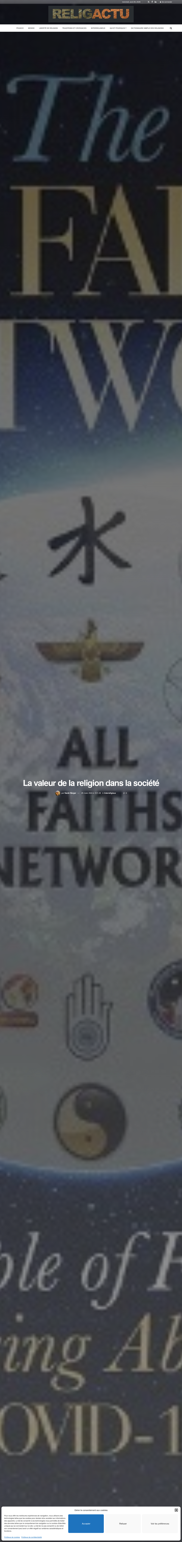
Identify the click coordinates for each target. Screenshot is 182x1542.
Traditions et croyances (74, 28)
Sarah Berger (70, 793)
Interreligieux (98, 28)
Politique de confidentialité (31, 1537)
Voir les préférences (160, 1523)
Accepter (86, 1523)
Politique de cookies (12, 1537)
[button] (176, 1510)
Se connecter (166, 2)
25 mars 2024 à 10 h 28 (91, 793)
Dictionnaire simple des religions (147, 28)
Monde (31, 28)
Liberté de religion (48, 28)
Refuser (123, 1523)
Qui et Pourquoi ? (118, 28)
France (20, 28)
